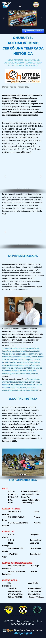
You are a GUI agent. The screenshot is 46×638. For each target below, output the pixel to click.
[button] (20, 6)
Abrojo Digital (23, 633)
